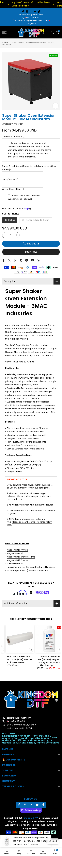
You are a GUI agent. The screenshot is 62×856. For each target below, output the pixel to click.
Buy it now (31, 252)
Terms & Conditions (12, 136)
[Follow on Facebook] (23, 11)
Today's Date (8, 179)
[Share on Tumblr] (20, 260)
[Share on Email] (32, 260)
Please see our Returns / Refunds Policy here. (29, 523)
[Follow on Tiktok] (39, 11)
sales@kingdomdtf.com (32, 14)
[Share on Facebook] (3, 260)
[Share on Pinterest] (15, 260)
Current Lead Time (11, 189)
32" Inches (10, 220)
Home (5, 43)
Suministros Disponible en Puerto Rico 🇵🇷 (32, 20)
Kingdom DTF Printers (17, 549)
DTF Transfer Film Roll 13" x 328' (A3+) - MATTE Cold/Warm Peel (16, 659)
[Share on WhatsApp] (38, 260)
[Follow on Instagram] (27, 11)
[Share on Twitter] (9, 260)
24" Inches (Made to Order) (36, 220)
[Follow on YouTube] (35, 11)
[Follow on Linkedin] (31, 11)
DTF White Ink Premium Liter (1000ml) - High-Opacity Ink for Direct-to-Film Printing (45, 661)
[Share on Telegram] (26, 260)
